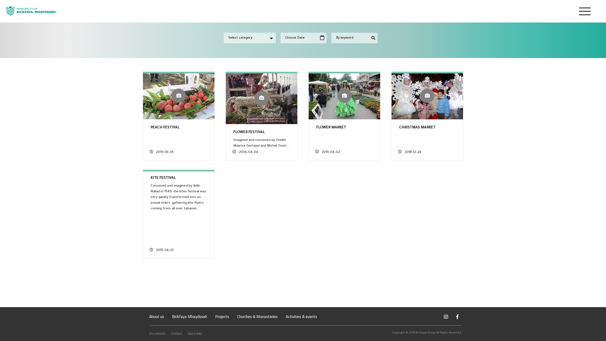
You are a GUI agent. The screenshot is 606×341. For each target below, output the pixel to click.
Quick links (195, 334)
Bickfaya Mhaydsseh (189, 316)
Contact (177, 334)
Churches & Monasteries (257, 316)
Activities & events (301, 316)
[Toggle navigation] (585, 11)
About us (156, 316)
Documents (157, 334)
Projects (222, 316)
